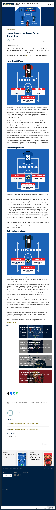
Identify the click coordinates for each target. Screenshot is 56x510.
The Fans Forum (35, 3)
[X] (20, 475)
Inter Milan (28, 402)
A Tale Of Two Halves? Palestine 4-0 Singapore (30, 372)
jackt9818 (14, 39)
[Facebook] (45, 4)
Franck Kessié (22, 402)
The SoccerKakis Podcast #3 (26, 357)
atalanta (16, 402)
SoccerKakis (6, 468)
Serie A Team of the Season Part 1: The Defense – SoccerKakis (25, 423)
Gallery (17, 4)
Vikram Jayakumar (24, 365)
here (27, 55)
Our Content (27, 3)
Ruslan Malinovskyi (43, 402)
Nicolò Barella (35, 402)
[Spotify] (50, 4)
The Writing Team (19, 3)
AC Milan (11, 402)
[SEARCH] (52, 4)
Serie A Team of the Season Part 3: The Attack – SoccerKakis (24, 429)
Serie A (8, 403)
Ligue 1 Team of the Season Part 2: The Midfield (30, 342)
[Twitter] (48, 4)
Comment (45, 444)
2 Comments (47, 41)
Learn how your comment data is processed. (29, 446)
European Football (11, 29)
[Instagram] (46, 4)
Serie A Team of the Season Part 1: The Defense (30, 327)
